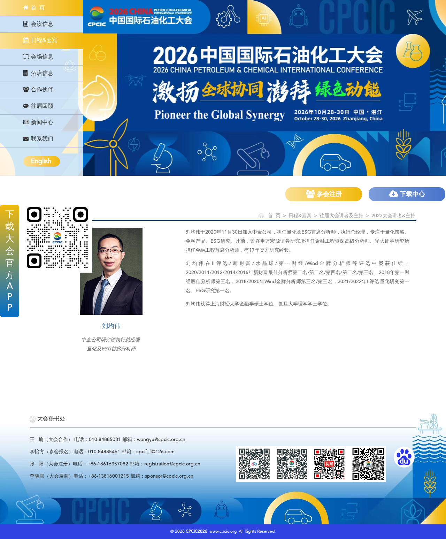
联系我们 (41, 139)
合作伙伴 (41, 90)
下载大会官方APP (9, 261)
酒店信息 (41, 73)
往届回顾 (41, 106)
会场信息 (41, 57)
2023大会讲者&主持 (393, 215)
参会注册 (328, 194)
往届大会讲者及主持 (341, 215)
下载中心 (411, 194)
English (41, 161)
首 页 (37, 8)
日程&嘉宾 (43, 41)
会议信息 (41, 24)
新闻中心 (41, 123)
